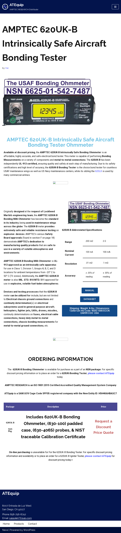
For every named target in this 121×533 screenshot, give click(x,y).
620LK (98, 171)
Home (6, 523)
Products (19, 523)
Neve (5, 530)
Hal (7, 68)
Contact (32, 523)
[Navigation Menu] (115, 6)
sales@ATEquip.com (20, 518)
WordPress (29, 530)
